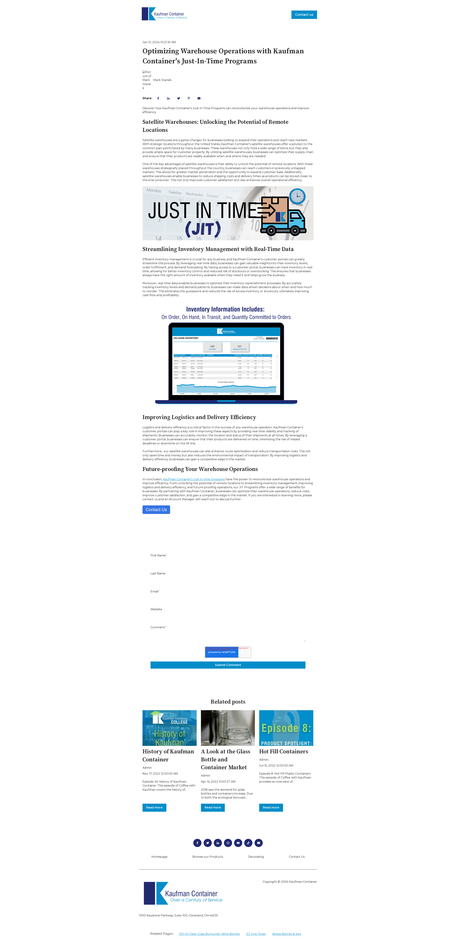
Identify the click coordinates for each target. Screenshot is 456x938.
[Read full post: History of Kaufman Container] (169, 728)
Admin (147, 767)
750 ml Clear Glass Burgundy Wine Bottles (209, 934)
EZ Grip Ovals (256, 934)
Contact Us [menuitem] (297, 856)
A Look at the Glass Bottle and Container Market (225, 759)
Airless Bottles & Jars (286, 934)
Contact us (304, 15)
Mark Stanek (162, 80)
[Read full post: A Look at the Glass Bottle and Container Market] (228, 728)
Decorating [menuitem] (256, 856)
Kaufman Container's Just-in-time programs (194, 479)
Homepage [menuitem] (159, 856)
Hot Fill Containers (283, 751)
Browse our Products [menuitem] (207, 856)
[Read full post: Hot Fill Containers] (286, 728)
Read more (154, 807)
